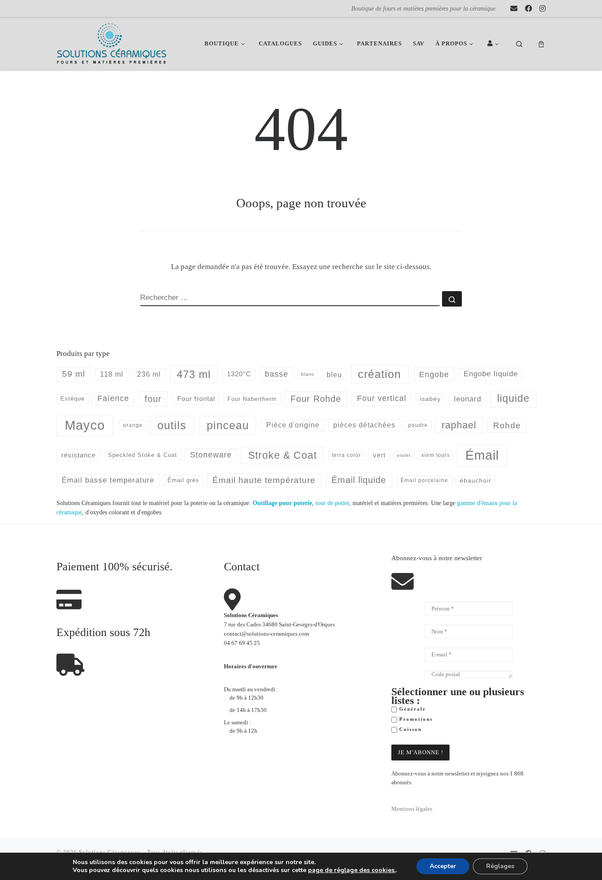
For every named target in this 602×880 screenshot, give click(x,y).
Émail (482, 455)
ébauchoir (475, 480)
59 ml (73, 373)
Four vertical (381, 398)
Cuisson (409, 729)
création (379, 374)
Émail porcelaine (424, 480)
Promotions (415, 719)
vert (379, 455)
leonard (467, 399)
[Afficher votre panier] (541, 43)
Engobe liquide (491, 374)
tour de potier (332, 502)
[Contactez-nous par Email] (513, 9)
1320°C (239, 374)
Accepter (443, 866)
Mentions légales (411, 809)
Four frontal (196, 398)
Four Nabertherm (252, 399)
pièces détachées (364, 425)
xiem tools (435, 455)
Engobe (434, 374)
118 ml (111, 374)
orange (133, 425)
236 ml (149, 374)
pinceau (228, 425)
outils (171, 425)
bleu (334, 374)
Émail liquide (358, 480)
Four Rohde (315, 399)
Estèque (72, 398)
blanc (308, 374)
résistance (78, 455)
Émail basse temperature (108, 480)
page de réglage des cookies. (352, 870)
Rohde (507, 425)
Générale (411, 709)
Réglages (500, 866)
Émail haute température (264, 480)
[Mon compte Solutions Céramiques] (494, 44)
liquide (513, 398)
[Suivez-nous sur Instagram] (542, 9)
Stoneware (211, 454)
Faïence (113, 398)
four (153, 399)
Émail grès (183, 480)
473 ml (194, 374)
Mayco (85, 425)
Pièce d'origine (293, 425)
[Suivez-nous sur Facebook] (528, 9)
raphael (459, 425)
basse (276, 374)
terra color (346, 455)
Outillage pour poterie (282, 502)
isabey (430, 398)
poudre (418, 425)
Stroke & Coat (282, 455)
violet (404, 455)
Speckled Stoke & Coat (142, 455)
